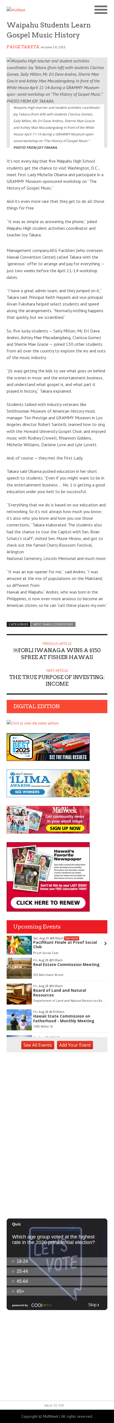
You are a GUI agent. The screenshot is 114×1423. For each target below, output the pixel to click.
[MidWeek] (32, 10)
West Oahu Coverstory (53, 624)
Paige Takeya (23, 46)
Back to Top (54, 1405)
